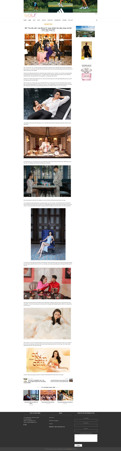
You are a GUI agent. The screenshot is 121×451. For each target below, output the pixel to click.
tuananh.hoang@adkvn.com (32, 422)
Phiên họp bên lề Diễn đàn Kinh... (48, 402)
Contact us (51, 423)
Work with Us (51, 417)
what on (48, 24)
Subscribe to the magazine (53, 420)
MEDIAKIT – (52, 426)
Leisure (64, 20)
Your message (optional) (86, 433)
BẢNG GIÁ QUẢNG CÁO (60, 426)
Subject (86, 428)
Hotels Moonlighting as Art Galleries (65, 402)
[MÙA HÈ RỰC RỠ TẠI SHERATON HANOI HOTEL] (31, 395)
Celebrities (57, 20)
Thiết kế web (69, 449)
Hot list (70, 20)
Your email (86, 423)
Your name (85, 418)
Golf (34, 20)
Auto (38, 20)
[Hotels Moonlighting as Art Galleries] (65, 395)
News (29, 20)
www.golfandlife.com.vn (31, 420)
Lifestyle (50, 20)
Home (25, 20)
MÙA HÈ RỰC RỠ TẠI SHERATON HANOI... (31, 403)
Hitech (44, 20)
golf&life (47, 31)
